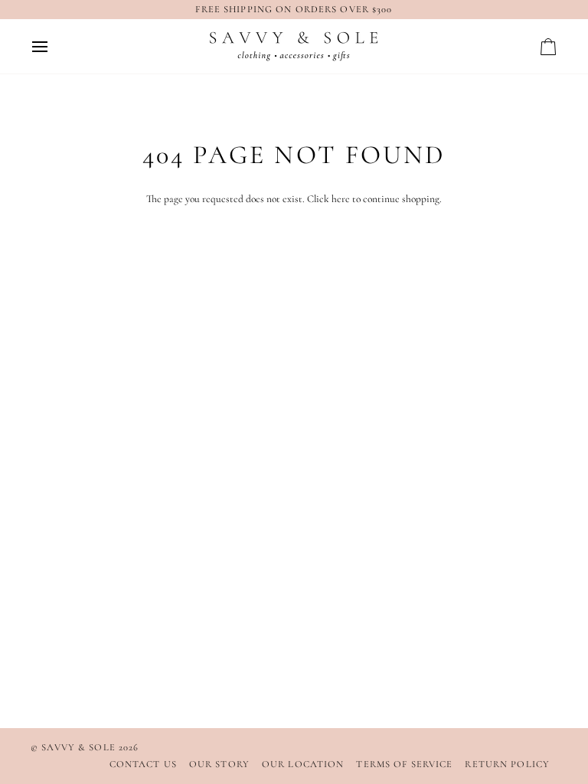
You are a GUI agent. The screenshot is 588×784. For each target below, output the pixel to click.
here (341, 199)
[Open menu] (54, 46)
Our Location (303, 764)
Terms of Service (404, 764)
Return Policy (507, 764)
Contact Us (143, 764)
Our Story (219, 764)
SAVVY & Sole (80, 747)
